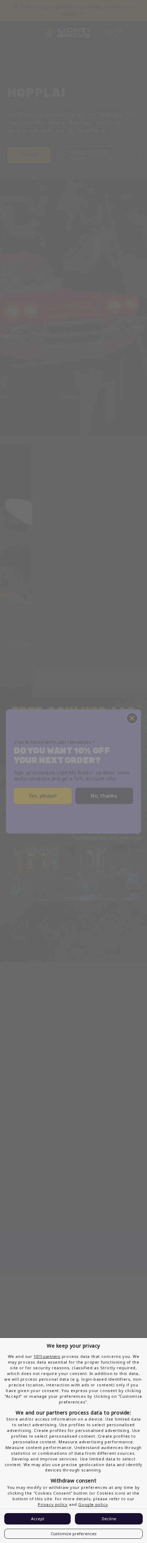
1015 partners (47, 1356)
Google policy (93, 1504)
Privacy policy (52, 1504)
